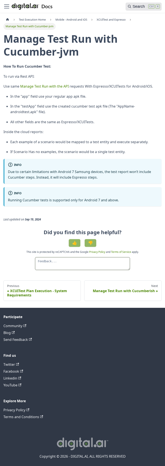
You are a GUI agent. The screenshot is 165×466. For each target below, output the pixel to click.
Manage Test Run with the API (44, 86)
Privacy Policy (97, 252)
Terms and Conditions (21, 416)
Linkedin (10, 378)
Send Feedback (15, 339)
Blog (7, 332)
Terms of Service (121, 252)
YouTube (10, 385)
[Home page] (7, 19)
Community (12, 325)
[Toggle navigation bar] (6, 6)
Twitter (9, 364)
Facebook (11, 371)
